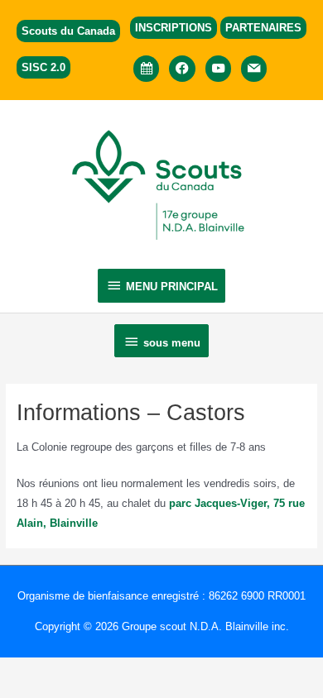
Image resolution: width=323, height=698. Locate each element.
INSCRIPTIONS (173, 28)
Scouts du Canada (68, 31)
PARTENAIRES (263, 28)
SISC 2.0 (43, 67)
